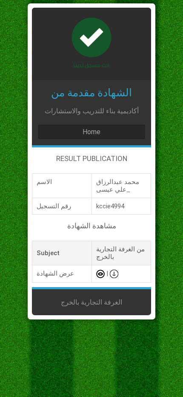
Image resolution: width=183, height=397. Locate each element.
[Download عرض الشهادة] (114, 273)
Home (91, 132)
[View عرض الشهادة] (100, 273)
